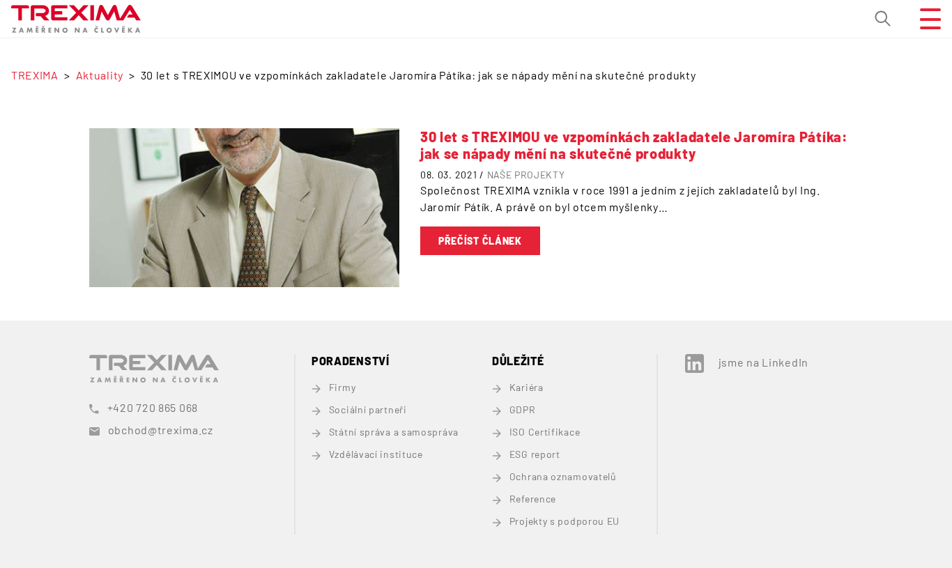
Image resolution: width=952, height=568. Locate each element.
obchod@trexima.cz (160, 429)
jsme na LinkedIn (763, 362)
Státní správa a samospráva (394, 432)
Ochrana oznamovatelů (563, 476)
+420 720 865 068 (152, 407)
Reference (532, 499)
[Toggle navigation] (925, 19)
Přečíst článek (480, 241)
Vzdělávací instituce (376, 454)
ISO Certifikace (544, 432)
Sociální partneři (368, 409)
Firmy (342, 387)
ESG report (534, 454)
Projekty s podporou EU (564, 521)
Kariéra (526, 387)
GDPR (522, 409)
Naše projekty (526, 175)
